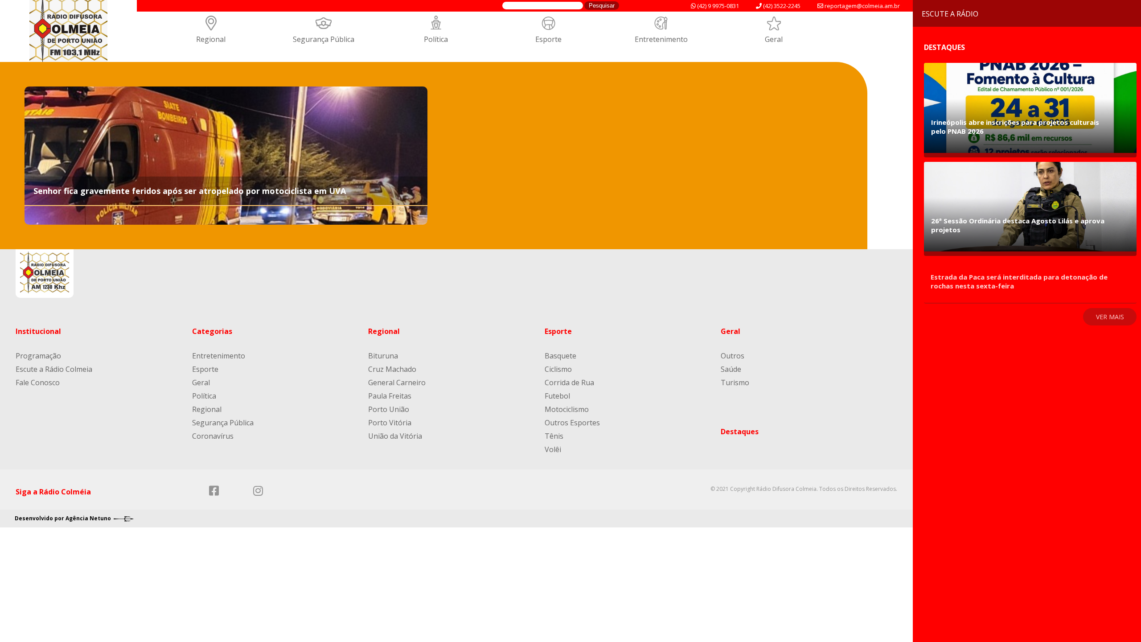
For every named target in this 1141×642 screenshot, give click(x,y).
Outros (732, 356)
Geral (774, 39)
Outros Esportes (572, 423)
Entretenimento (661, 39)
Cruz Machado (392, 369)
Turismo (735, 382)
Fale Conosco (38, 382)
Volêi (553, 449)
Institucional (38, 331)
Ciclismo (558, 369)
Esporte (548, 39)
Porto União (388, 409)
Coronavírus (213, 436)
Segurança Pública (323, 39)
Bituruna (383, 356)
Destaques (740, 431)
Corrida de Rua (569, 382)
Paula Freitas (389, 396)
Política (436, 39)
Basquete (560, 356)
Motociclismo (567, 409)
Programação (38, 356)
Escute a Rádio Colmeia (54, 369)
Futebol (557, 396)
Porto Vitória (389, 423)
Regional (211, 39)
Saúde (731, 369)
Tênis (554, 436)
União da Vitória (395, 436)
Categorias (212, 331)
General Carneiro (397, 382)
